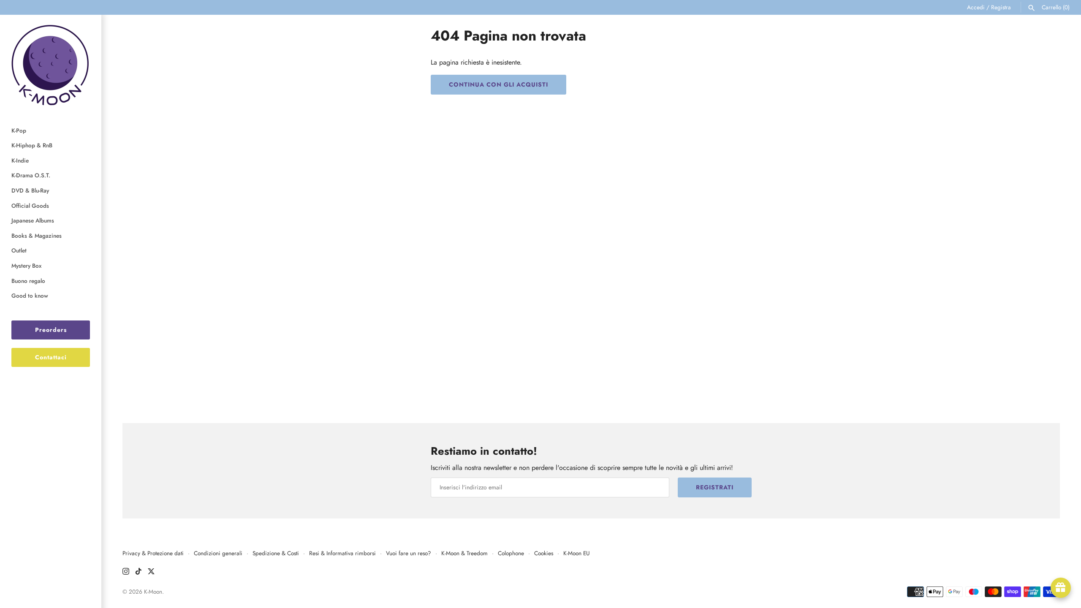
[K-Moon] (50, 65)
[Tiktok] (138, 573)
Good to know (29, 295)
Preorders (51, 330)
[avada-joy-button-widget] (1061, 588)
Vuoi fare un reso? (408, 553)
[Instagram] (125, 573)
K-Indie (20, 160)
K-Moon (153, 591)
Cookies (543, 553)
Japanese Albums (32, 220)
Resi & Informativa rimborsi (342, 553)
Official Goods (30, 205)
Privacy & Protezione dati (153, 553)
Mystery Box (26, 265)
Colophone (511, 553)
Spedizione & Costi (276, 553)
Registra (1001, 7)
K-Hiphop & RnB (31, 145)
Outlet (19, 250)
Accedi (976, 7)
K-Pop (18, 130)
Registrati (714, 487)
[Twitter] (151, 573)
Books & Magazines (36, 235)
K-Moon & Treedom (464, 553)
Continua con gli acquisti (498, 84)
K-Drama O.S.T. (30, 175)
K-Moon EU (576, 553)
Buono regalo (28, 281)
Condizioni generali (218, 553)
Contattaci (51, 357)
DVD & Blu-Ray (30, 190)
